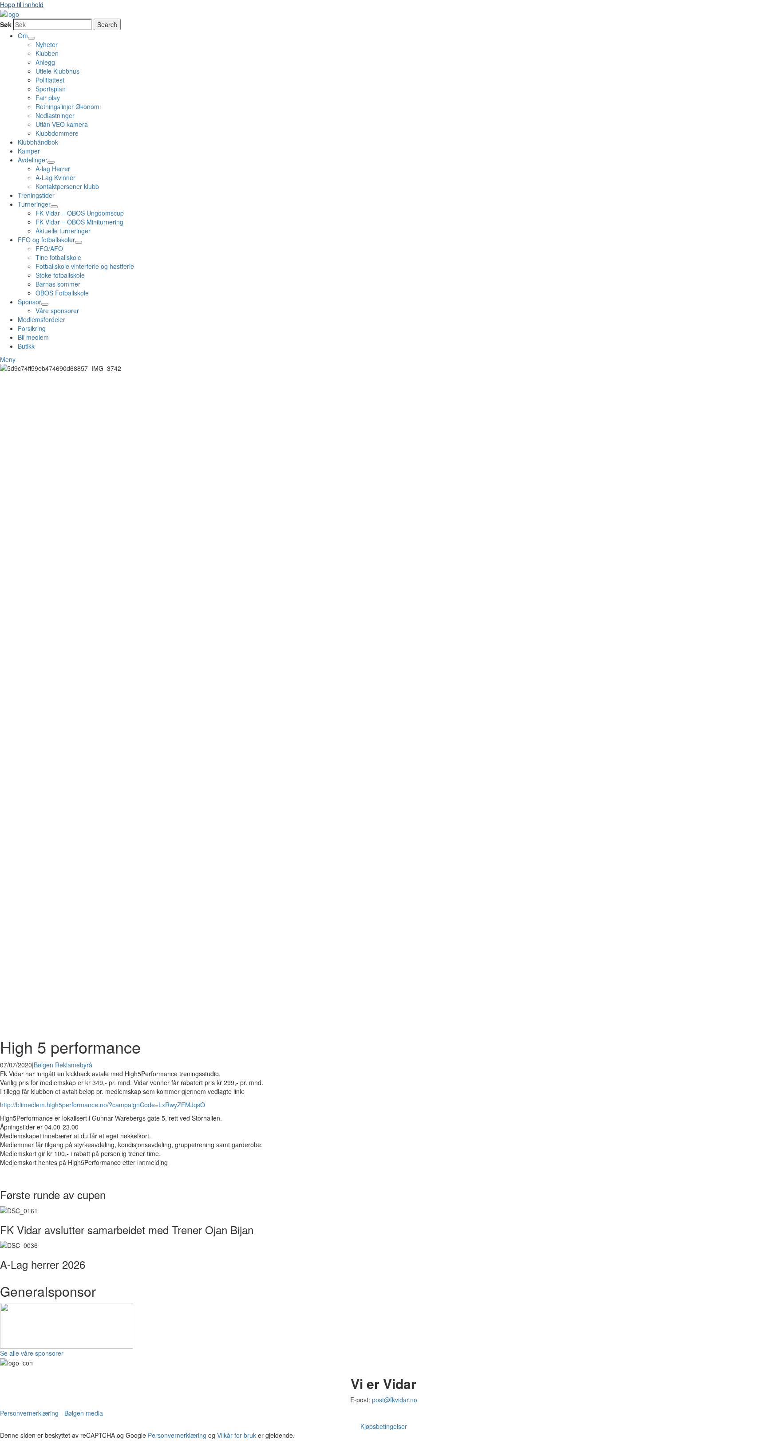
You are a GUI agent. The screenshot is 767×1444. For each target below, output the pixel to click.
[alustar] (66, 1320)
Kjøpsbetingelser (383, 1426)
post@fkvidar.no (394, 1399)
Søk (6, 24)
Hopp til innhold (21, 4)
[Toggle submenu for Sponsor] (44, 304)
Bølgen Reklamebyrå (63, 1064)
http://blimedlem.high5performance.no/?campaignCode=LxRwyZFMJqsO (102, 1104)
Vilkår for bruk (236, 1435)
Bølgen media (83, 1413)
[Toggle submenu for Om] (31, 38)
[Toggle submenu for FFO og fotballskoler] (78, 242)
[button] (8, 359)
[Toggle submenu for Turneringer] (54, 206)
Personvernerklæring (29, 1413)
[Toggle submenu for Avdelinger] (51, 162)
